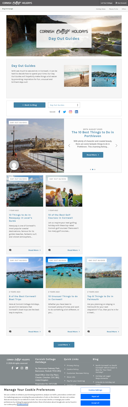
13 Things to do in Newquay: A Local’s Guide (20, 217)
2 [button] (92, 169)
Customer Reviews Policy (78, 373)
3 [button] (94, 169)
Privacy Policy (73, 365)
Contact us (71, 385)
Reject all (95, 396)
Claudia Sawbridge (33, 165)
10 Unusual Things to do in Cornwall (63, 298)
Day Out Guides (18, 123)
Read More (92, 155)
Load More (63, 345)
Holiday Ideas (101, 9)
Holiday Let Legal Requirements (103, 377)
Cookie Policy (72, 369)
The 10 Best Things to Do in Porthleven (93, 134)
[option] (64, 146)
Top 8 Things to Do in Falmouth (100, 298)
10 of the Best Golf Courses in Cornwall (60, 216)
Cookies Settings (95, 390)
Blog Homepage (7, 9)
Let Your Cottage (106, 3)
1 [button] (90, 169)
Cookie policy (22, 404)
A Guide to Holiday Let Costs (105, 383)
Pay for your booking (76, 381)
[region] (64, 396)
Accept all (95, 403)
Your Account (121, 3)
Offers (124, 9)
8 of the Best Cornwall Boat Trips (22, 298)
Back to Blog (31, 105)
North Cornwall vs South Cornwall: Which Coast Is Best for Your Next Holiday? (106, 368)
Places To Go (113, 9)
